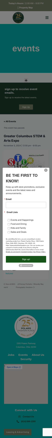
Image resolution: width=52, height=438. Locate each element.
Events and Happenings (22, 219)
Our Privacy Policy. (39, 252)
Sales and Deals (18, 231)
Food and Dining (19, 223)
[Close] (46, 170)
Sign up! (26, 259)
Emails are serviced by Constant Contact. (19, 252)
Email (8, 199)
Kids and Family (18, 227)
